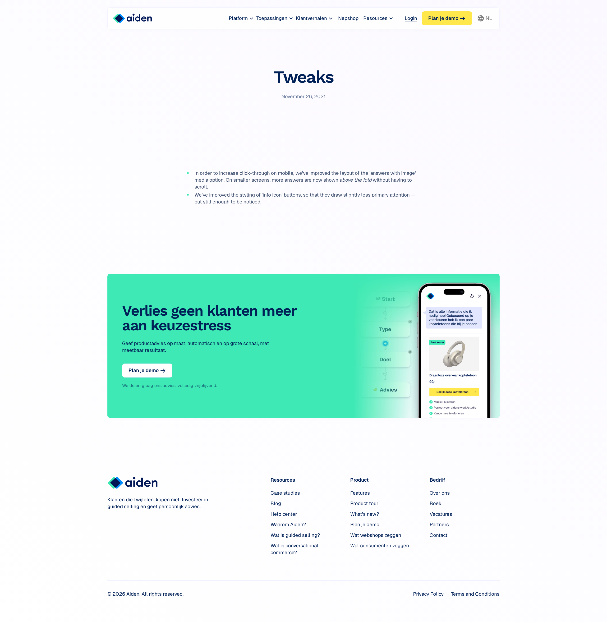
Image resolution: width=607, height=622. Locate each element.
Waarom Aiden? (288, 524)
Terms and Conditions (475, 594)
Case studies (285, 493)
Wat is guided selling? (295, 535)
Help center (284, 514)
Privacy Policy (428, 594)
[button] (241, 18)
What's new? (364, 514)
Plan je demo (364, 524)
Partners (439, 524)
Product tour (364, 503)
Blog (276, 503)
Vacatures (441, 514)
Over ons (440, 493)
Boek (435, 503)
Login (411, 18)
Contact (438, 535)
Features (360, 493)
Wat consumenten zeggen (379, 545)
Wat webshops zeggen (375, 535)
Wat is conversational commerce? (294, 549)
